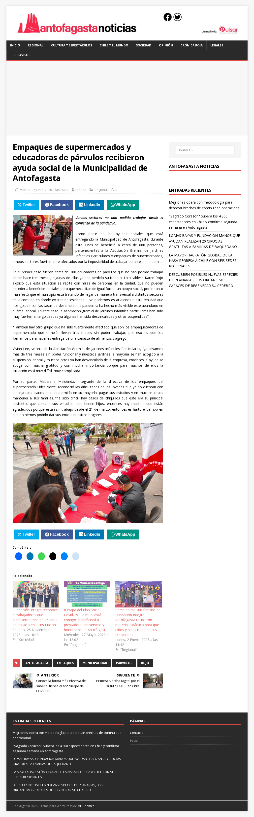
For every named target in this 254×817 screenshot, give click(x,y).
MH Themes (86, 806)
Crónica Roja (192, 45)
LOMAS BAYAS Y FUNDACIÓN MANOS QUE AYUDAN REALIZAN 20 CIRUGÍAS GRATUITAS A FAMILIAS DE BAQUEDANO (204, 241)
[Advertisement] (127, 98)
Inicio (15, 45)
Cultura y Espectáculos (71, 45)
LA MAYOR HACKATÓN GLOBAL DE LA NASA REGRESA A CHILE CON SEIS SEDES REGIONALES (202, 261)
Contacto (136, 732)
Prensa (80, 189)
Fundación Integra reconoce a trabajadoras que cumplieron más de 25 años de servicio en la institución (35, 617)
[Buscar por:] (205, 149)
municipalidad (95, 663)
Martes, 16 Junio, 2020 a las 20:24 (44, 189)
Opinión (166, 45)
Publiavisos (20, 55)
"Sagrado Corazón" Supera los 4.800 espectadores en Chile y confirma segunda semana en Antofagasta (203, 222)
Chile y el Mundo (114, 45)
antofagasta (37, 663)
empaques (65, 663)
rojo (145, 663)
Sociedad (143, 45)
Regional (35, 45)
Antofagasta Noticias (194, 166)
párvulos (124, 663)
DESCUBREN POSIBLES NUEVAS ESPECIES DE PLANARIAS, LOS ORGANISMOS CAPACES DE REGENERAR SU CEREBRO (203, 280)
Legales (216, 45)
